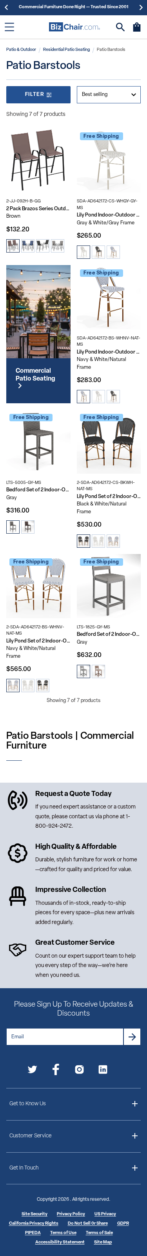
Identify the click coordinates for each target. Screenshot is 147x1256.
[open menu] (9, 27)
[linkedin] (103, 1071)
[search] (120, 27)
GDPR (123, 1224)
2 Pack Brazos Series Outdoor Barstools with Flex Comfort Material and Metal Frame (38, 208)
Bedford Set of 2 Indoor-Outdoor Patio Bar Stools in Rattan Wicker (38, 490)
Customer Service (30, 1136)
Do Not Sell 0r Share (88, 1224)
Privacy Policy (71, 1214)
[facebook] (56, 1071)
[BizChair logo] (74, 26)
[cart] (136, 31)
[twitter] (32, 1071)
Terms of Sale (99, 1233)
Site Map (103, 1242)
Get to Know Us (27, 1104)
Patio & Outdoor (21, 50)
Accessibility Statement (60, 1242)
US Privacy (105, 1214)
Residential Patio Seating (66, 50)
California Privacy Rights (33, 1224)
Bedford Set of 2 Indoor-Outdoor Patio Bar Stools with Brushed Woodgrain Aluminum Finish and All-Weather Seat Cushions (109, 634)
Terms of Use (63, 1233)
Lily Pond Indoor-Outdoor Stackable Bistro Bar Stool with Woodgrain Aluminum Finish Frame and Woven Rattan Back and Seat (109, 352)
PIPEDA (33, 1233)
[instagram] (79, 1071)
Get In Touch (23, 1168)
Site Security (34, 1214)
